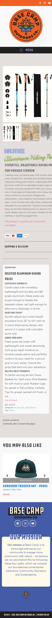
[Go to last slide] (7, 475)
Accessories (19, 407)
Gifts (13, 489)
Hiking (11, 410)
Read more (26, 480)
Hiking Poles (30, 407)
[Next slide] (44, 475)
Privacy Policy (43, 614)
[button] (12, 132)
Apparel (6, 489)
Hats (19, 489)
